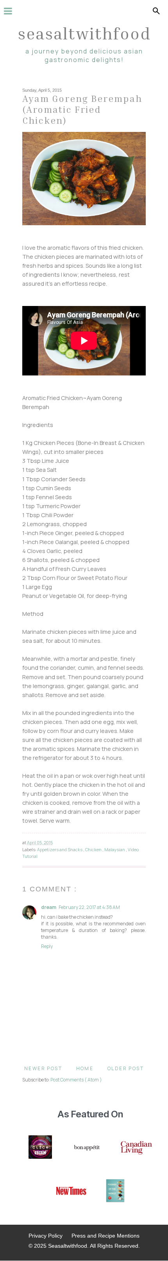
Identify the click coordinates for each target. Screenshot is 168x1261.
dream (48, 907)
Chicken (93, 849)
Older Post (125, 1068)
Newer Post (43, 1068)
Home (85, 1068)
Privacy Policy (46, 1236)
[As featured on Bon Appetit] (86, 1147)
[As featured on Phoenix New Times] (71, 1191)
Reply (47, 946)
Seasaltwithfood (84, 33)
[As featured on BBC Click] (40, 1147)
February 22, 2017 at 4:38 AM (89, 907)
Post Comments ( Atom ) (76, 1079)
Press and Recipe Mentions (105, 1236)
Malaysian (115, 849)
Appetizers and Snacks (60, 849)
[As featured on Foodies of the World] (115, 1191)
